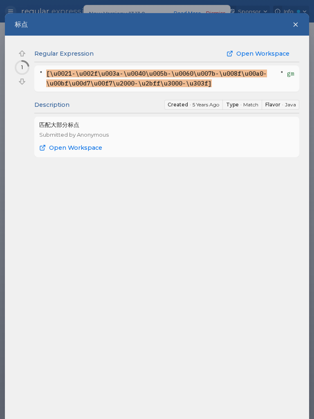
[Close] (295, 24)
